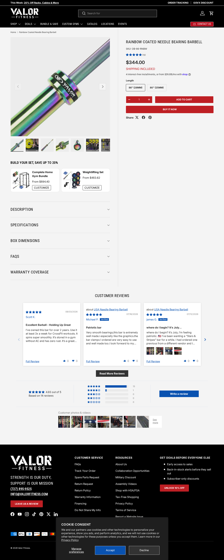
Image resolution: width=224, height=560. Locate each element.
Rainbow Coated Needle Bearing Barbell (37, 32)
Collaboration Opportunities (132, 470)
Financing (80, 503)
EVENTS (122, 24)
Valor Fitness (24, 548)
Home (13, 32)
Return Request (84, 483)
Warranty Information (88, 497)
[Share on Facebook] (143, 117)
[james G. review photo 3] (169, 351)
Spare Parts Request (87, 477)
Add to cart (184, 99)
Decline (144, 550)
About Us (121, 464)
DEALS (28, 24)
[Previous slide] (18, 339)
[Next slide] (205, 339)
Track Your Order (85, 470)
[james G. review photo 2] (159, 351)
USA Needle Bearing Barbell (111, 309)
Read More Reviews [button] (112, 373)
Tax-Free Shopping (127, 497)
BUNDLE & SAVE (49, 24)
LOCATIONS (107, 24)
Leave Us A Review (26, 503)
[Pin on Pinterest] (150, 117)
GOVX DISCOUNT (203, 2)
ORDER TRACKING (178, 2)
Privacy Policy (70, 540)
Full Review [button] (32, 361)
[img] (33, 312)
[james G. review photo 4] (178, 351)
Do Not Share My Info (88, 510)
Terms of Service (125, 510)
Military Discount (125, 477)
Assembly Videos (126, 483)
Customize (41, 187)
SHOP (13, 24)
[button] (211, 13)
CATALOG (92, 24)
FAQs (78, 464)
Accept (110, 550)
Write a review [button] (179, 393)
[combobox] (117, 13)
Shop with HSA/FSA (127, 490)
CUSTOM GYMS (70, 24)
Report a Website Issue (129, 516)
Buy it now (170, 109)
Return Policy (83, 490)
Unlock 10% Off (174, 487)
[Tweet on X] (137, 117)
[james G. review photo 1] (150, 351)
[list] (60, 86)
